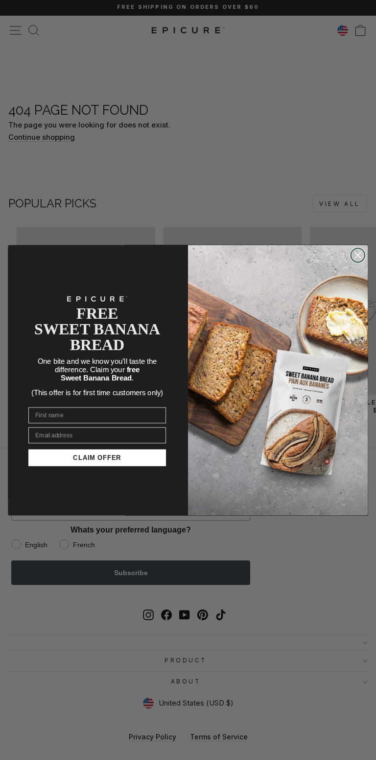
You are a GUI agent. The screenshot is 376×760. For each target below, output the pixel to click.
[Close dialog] (358, 255)
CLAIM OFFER (97, 457)
